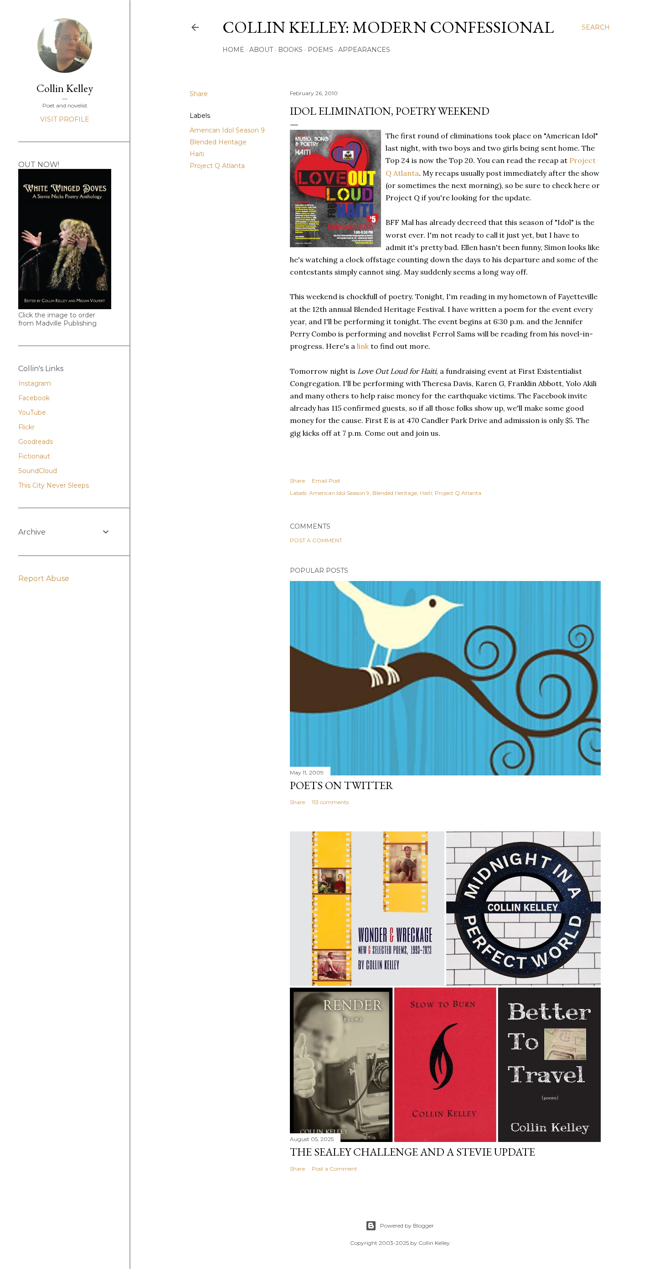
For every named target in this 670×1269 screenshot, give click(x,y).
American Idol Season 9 (227, 130)
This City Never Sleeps (53, 485)
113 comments (330, 802)
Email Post (326, 480)
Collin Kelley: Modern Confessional (388, 27)
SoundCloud (37, 471)
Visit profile (64, 119)
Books (290, 50)
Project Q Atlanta (217, 166)
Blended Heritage (218, 142)
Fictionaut (34, 456)
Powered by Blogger (407, 1225)
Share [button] (199, 94)
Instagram (34, 383)
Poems (320, 50)
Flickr (26, 427)
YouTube (32, 412)
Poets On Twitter (341, 785)
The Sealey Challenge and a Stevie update (412, 1152)
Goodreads (35, 442)
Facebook (34, 398)
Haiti (197, 154)
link (363, 346)
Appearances (364, 50)
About (261, 50)
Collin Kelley (64, 88)
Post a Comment (316, 540)
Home (233, 50)
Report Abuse (43, 578)
